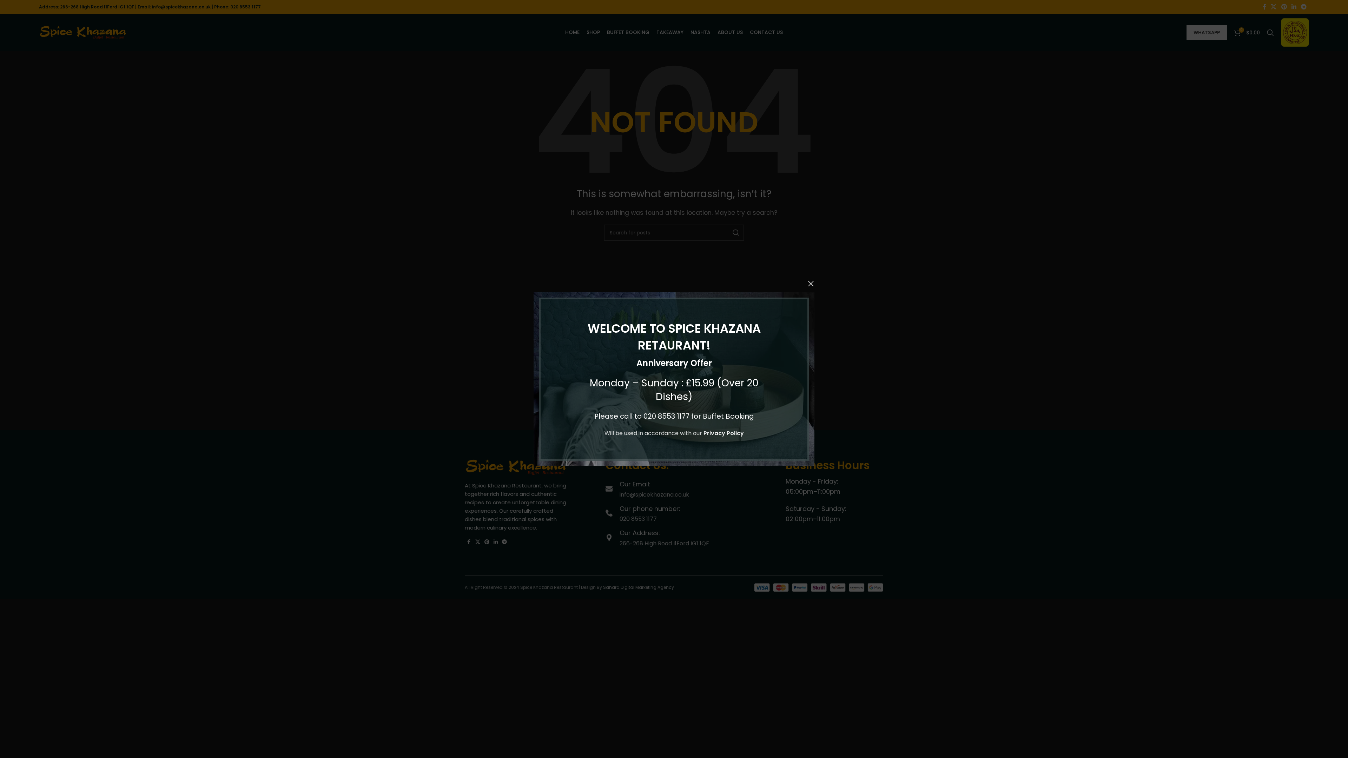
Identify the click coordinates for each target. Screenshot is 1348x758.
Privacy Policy (723, 433)
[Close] (811, 283)
